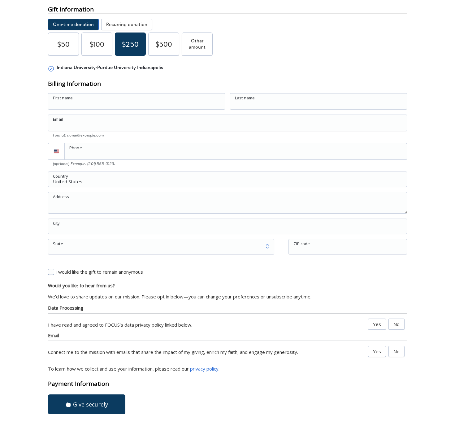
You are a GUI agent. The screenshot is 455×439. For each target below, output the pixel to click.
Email (58, 119)
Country (60, 175)
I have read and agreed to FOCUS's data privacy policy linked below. (120, 325)
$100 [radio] (97, 44)
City (56, 222)
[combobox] (227, 182)
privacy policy (204, 369)
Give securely (90, 404)
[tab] (73, 24)
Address (61, 196)
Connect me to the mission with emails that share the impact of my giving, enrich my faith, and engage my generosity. (173, 352)
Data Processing (65, 308)
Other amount (197, 44)
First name (63, 98)
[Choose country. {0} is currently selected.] (56, 151)
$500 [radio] (163, 44)
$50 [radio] (63, 44)
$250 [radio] (130, 44)
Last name (245, 98)
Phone (75, 147)
